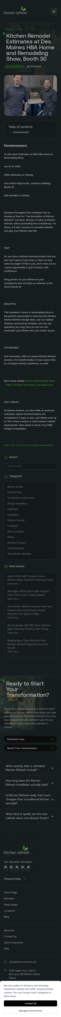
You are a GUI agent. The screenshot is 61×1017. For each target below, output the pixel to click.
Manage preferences (30, 1010)
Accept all (30, 1003)
